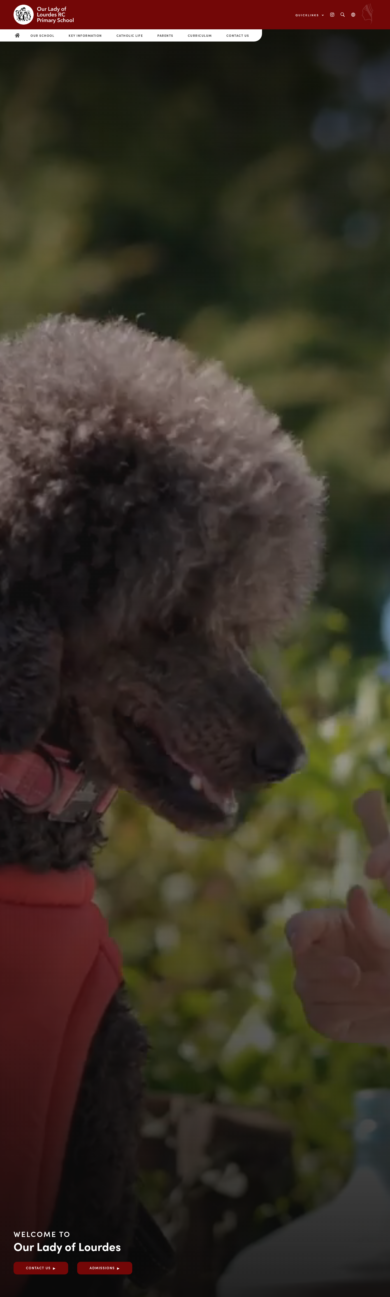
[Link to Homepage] (47, 14)
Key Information (85, 35)
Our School (42, 35)
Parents (165, 35)
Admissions (102, 1267)
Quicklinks (307, 15)
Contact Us (237, 35)
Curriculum (200, 35)
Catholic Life (129, 35)
